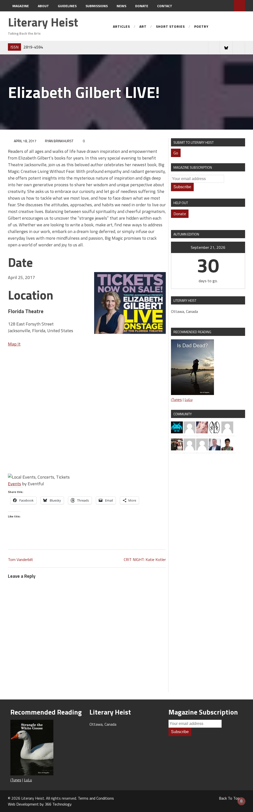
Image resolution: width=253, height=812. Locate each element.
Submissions (96, 5)
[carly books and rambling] (202, 427)
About (43, 5)
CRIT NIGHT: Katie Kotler (145, 559)
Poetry (201, 27)
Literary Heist (43, 22)
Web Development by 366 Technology (40, 804)
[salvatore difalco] (215, 444)
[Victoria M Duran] (227, 427)
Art (143, 27)
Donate (141, 5)
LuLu (188, 399)
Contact (164, 5)
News (121, 5)
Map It (14, 344)
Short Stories (170, 27)
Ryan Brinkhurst (59, 140)
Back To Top (229, 798)
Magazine (20, 5)
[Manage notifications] (241, 801)
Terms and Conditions (96, 798)
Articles (121, 27)
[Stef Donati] (189, 444)
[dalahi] (177, 427)
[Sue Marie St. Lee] (215, 427)
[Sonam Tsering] (227, 444)
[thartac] (177, 444)
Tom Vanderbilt (20, 559)
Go (175, 153)
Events (14, 483)
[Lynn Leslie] (189, 427)
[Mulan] (202, 444)
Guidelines (67, 5)
